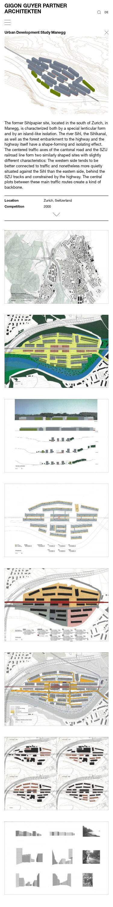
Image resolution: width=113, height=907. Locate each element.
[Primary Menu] (8, 23)
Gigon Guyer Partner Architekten (36, 8)
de (106, 12)
